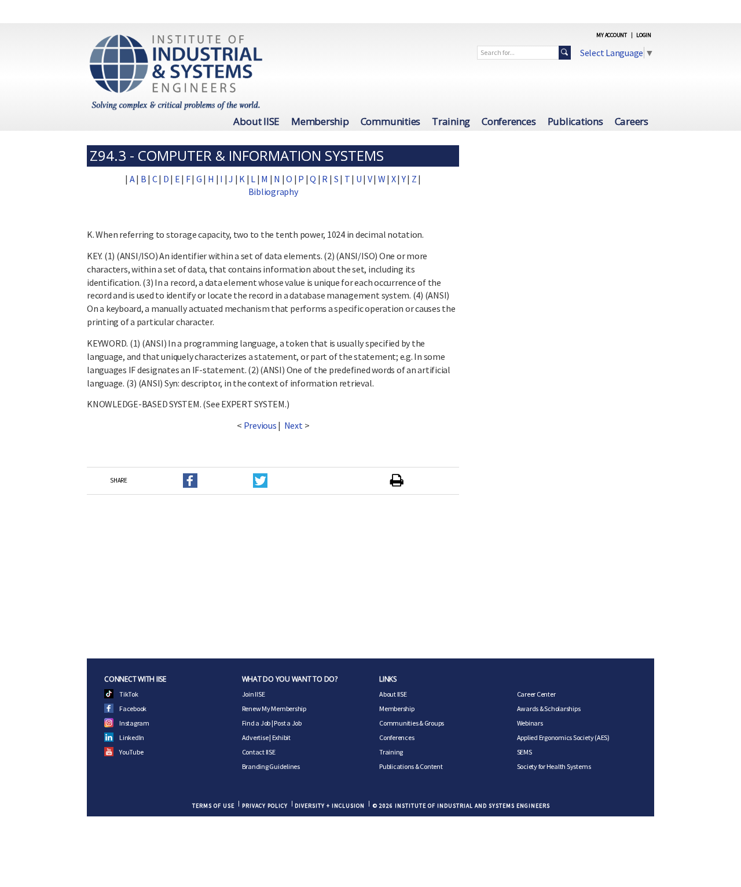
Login (643, 35)
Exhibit (281, 737)
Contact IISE (259, 752)
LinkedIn (131, 737)
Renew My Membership (274, 708)
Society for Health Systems (554, 766)
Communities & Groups (411, 723)
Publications (575, 121)
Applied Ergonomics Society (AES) (563, 737)
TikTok (128, 694)
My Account (611, 35)
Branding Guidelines (271, 766)
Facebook (132, 708)
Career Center (536, 694)
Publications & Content (411, 766)
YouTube (131, 752)
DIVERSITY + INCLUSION (330, 805)
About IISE (256, 121)
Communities (390, 121)
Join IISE (253, 694)
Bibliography (273, 191)
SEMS (524, 752)
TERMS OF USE (213, 805)
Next (293, 425)
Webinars (530, 723)
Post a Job (288, 723)
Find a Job (256, 723)
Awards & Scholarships (549, 708)
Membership (320, 121)
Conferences (508, 121)
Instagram (134, 723)
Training (451, 121)
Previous (260, 425)
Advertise (255, 737)
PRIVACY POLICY (265, 805)
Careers (631, 121)
